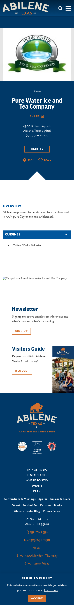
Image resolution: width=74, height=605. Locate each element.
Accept (37, 598)
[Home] (27, 8)
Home (37, 91)
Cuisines (12, 234)
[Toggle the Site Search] (60, 8)
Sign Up (21, 331)
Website (37, 148)
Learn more (51, 590)
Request (22, 371)
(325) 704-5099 (37, 135)
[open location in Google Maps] (35, 277)
